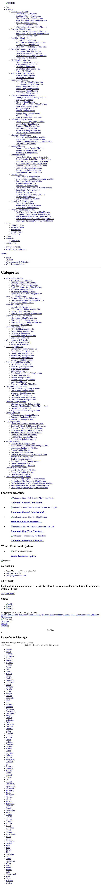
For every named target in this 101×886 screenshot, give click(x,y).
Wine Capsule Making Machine (23, 210)
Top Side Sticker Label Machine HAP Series (33, 159)
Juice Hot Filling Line (19, 38)
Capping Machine (18, 146)
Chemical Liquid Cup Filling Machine (30, 137)
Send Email (5, 621)
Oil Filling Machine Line (20, 60)
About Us (10, 238)
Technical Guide (17, 227)
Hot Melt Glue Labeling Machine (29, 172)
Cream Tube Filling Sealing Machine (30, 122)
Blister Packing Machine (25, 197)
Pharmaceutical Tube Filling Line (29, 117)
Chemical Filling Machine (21, 135)
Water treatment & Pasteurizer (22, 73)
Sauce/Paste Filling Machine (27, 91)
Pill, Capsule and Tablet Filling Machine (31, 104)
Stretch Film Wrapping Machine (28, 205)
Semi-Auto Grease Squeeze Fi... (26, 521)
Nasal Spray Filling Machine (27, 106)
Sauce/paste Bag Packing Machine (29, 181)
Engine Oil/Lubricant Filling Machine (30, 139)
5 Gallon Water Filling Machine (28, 25)
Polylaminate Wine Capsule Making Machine (33, 214)
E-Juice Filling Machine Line (27, 64)
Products (9, 9)
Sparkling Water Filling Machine (28, 16)
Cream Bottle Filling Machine (27, 124)
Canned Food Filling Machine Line (29, 84)
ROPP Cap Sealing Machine (27, 153)
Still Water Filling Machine (26, 14)
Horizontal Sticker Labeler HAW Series (31, 166)
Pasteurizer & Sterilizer (25, 78)
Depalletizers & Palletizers (26, 203)
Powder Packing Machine (26, 183)
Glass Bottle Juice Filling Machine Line (31, 47)
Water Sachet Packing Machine (28, 177)
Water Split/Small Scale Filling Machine (31, 27)
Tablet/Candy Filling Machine (27, 89)
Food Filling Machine (19, 80)
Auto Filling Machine (27, 615)
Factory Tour (11, 243)
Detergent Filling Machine (26, 144)
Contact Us (15, 241)
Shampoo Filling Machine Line (28, 126)
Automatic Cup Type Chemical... (27, 531)
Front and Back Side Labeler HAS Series (32, 161)
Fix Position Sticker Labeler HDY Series (31, 164)
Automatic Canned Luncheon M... (28, 512)
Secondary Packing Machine (22, 201)
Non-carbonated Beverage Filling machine (32, 34)
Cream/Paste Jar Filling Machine (28, 133)
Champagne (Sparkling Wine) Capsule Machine (34, 221)
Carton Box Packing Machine (27, 208)
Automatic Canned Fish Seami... (27, 502)
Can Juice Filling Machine (26, 40)
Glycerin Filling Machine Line (27, 62)
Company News (17, 225)
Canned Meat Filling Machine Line (29, 82)
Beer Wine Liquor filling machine (24, 49)
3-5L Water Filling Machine (26, 23)
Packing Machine (17, 175)
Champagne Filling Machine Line (29, 51)
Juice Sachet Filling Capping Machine (30, 194)
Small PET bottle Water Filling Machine (31, 20)
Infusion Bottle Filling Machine (28, 113)
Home (8, 7)
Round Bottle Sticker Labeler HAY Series (32, 157)
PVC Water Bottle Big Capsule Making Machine (35, 219)
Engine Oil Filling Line (25, 71)
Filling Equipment (78, 615)
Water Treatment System (25, 75)
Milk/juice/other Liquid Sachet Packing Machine (34, 179)
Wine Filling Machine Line (26, 58)
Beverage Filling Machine (21, 29)
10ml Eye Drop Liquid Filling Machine (31, 97)
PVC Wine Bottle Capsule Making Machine (33, 212)
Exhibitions (15, 234)
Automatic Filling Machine (60, 615)
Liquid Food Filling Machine (27, 93)
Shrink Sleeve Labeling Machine (28, 170)
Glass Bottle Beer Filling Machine (29, 53)
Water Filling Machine (19, 12)
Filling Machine (42, 615)
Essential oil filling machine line (28, 69)
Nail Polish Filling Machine (26, 128)
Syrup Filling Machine (24, 100)
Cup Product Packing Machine (28, 199)
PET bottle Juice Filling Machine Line (30, 42)
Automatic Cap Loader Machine (28, 150)
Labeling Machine (18, 155)
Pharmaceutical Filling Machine (23, 95)
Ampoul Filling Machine (25, 111)
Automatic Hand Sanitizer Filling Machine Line (34, 141)
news (8, 223)
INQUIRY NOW (8, 594)
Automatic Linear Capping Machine (30, 148)
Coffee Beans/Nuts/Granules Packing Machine (34, 188)
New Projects (16, 230)
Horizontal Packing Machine (27, 186)
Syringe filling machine (25, 108)
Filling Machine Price (9, 615)
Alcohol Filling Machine (25, 102)
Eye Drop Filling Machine (21, 364)
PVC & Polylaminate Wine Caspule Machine (33, 216)
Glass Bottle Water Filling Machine (29, 18)
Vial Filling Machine (24, 115)
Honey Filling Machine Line (27, 86)
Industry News (16, 232)
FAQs (8, 236)
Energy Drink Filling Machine (27, 36)
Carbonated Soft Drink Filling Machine (31, 31)
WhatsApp (5, 626)
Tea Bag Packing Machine (26, 192)
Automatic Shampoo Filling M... (27, 540)
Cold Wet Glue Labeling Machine (29, 168)
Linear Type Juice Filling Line (27, 45)
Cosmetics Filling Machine (21, 119)
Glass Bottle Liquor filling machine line (31, 56)
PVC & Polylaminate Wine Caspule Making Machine (31, 483)
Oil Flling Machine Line (25, 67)
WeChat (4, 624)
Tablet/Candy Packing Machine (28, 190)
